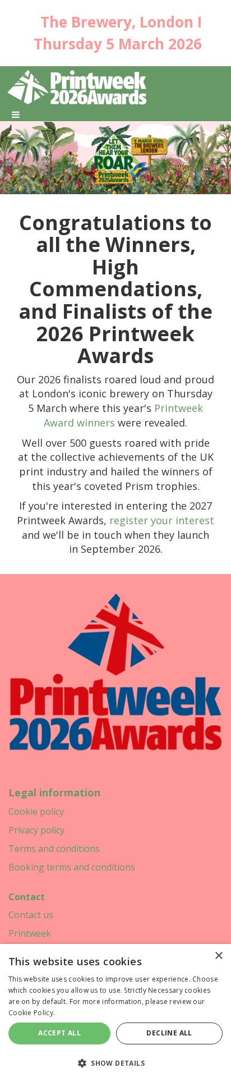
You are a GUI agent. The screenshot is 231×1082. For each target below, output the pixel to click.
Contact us (30, 915)
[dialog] (115, 1013)
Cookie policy (36, 811)
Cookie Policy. (31, 1012)
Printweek (29, 933)
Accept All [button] (59, 1033)
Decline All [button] (169, 1033)
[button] (115, 1062)
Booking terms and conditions (71, 867)
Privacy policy (36, 830)
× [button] (218, 956)
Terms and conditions (54, 848)
